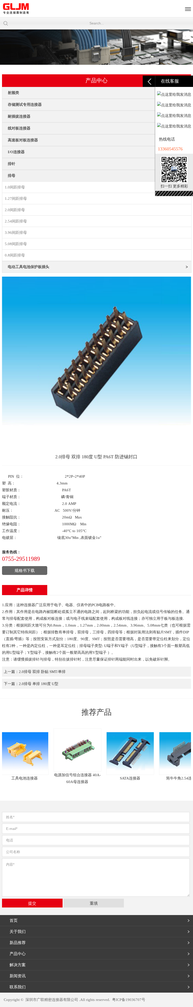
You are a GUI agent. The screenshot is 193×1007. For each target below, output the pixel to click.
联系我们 (18, 987)
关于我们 (18, 931)
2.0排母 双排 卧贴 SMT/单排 (42, 672)
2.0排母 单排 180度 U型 (38, 684)
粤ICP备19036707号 (128, 1000)
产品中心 (18, 954)
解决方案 (18, 965)
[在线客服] (149, 81)
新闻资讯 (18, 976)
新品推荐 (18, 942)
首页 (14, 920)
